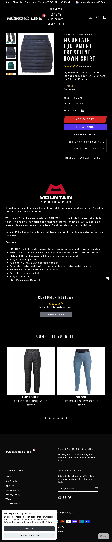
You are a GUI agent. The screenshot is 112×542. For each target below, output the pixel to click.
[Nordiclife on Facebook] (64, 497)
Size (67, 98)
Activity (56, 14)
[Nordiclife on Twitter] (69, 497)
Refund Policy (12, 490)
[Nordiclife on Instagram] (59, 497)
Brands (52, 24)
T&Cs (8, 499)
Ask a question (85, 148)
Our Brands (11, 481)
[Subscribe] (96, 488)
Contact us (30, 2)
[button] (71, 66)
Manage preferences (29, 535)
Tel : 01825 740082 (47, 2)
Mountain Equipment (79, 34)
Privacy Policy (12, 494)
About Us (17, 2)
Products (56, 9)
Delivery (9, 485)
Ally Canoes (56, 19)
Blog (7, 2)
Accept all (29, 529)
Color (78, 98)
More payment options (85, 134)
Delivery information (85, 142)
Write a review (56, 314)
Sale (62, 24)
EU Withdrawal (12, 503)
